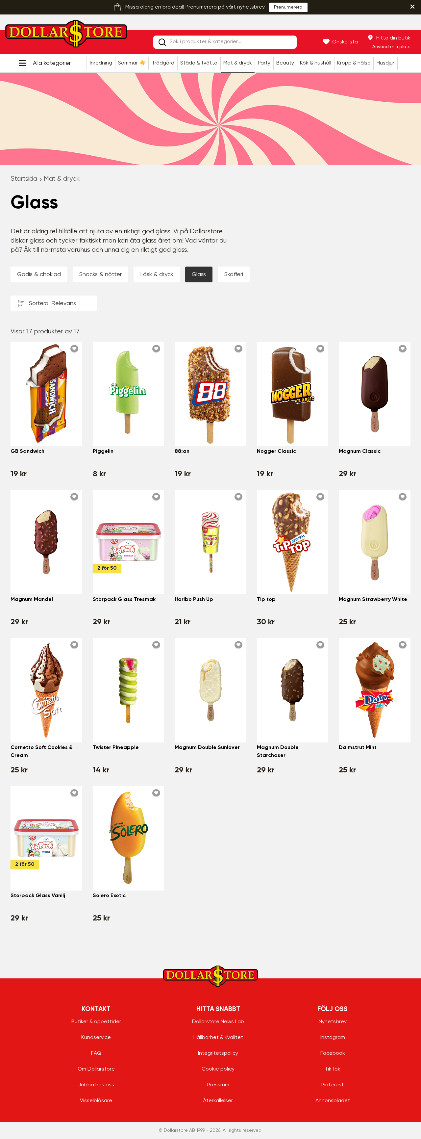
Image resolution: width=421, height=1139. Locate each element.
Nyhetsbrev (333, 1021)
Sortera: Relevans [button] (52, 303)
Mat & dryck (62, 178)
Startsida (24, 178)
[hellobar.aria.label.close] (412, 7)
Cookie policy (218, 1069)
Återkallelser (218, 1100)
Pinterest (332, 1085)
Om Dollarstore (96, 1069)
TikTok (332, 1069)
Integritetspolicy (218, 1053)
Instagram (332, 1037)
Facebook (332, 1053)
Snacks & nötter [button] (100, 274)
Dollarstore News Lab (218, 1021)
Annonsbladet (332, 1100)
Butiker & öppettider (96, 1021)
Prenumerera (288, 7)
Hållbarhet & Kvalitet (218, 1037)
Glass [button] (199, 274)
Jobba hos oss (96, 1085)
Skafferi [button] (233, 274)
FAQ (96, 1053)
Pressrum (218, 1085)
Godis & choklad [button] (39, 274)
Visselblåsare (96, 1100)
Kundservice (96, 1037)
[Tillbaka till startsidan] (66, 35)
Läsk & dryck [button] (156, 274)
